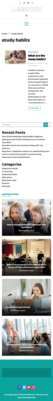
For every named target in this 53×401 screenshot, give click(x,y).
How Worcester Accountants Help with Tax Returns (22, 147)
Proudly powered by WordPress (20, 394)
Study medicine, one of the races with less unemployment (26, 346)
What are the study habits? (37, 57)
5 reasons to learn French (18, 307)
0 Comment (34, 66)
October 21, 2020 (27, 271)
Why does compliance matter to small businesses (25, 151)
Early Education (9, 174)
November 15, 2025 (27, 231)
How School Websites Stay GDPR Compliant (22, 136)
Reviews (6, 186)
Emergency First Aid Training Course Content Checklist (23, 141)
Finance (6, 183)
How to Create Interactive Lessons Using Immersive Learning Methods (21, 156)
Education (7, 177)
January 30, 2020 (27, 350)
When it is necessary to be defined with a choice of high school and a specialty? (26, 266)
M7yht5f (33, 63)
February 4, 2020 (18, 310)
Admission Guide (10, 168)
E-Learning (7, 171)
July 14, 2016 (43, 63)
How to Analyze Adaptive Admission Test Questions (26, 226)
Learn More (34, 108)
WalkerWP (30, 397)
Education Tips (33, 52)
